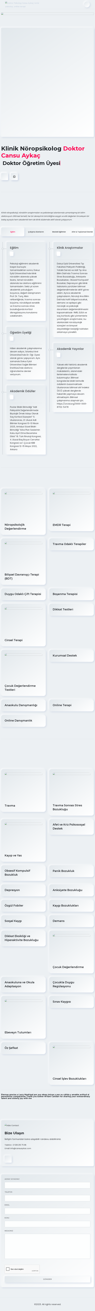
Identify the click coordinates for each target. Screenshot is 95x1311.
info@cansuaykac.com (20, 1148)
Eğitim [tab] (12, 232)
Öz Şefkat (12, 1048)
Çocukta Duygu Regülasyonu (63, 984)
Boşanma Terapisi (65, 594)
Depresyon (13, 890)
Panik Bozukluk (64, 871)
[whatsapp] (14, 176)
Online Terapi (62, 705)
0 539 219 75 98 (19, 1145)
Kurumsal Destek (65, 655)
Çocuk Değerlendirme (68, 967)
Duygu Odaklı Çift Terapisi (23, 594)
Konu (7, 1218)
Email (7, 1205)
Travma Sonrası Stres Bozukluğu (67, 807)
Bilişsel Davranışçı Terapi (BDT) (22, 576)
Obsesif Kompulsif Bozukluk (17, 872)
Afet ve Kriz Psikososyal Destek (69, 826)
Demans (59, 921)
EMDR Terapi (62, 525)
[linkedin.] (4, 176)
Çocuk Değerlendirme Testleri (20, 687)
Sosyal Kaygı (13, 921)
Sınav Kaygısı (62, 1001)
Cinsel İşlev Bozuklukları (70, 1078)
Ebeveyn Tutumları (18, 1032)
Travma (10, 805)
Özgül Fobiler (14, 905)
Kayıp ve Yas (13, 855)
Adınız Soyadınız (12, 1179)
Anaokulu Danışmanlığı (21, 705)
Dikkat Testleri (63, 609)
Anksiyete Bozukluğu (68, 890)
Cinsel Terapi (14, 640)
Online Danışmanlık (19, 720)
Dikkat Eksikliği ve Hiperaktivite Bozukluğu (22, 938)
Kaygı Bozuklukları (66, 905)
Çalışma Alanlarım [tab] (36, 232)
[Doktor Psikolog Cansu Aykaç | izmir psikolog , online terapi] (25, 4)
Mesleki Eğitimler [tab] (59, 232)
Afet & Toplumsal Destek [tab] (82, 232)
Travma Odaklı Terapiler (70, 544)
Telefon (8, 1192)
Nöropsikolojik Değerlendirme (16, 526)
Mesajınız (9, 1231)
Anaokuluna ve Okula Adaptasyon (19, 984)
